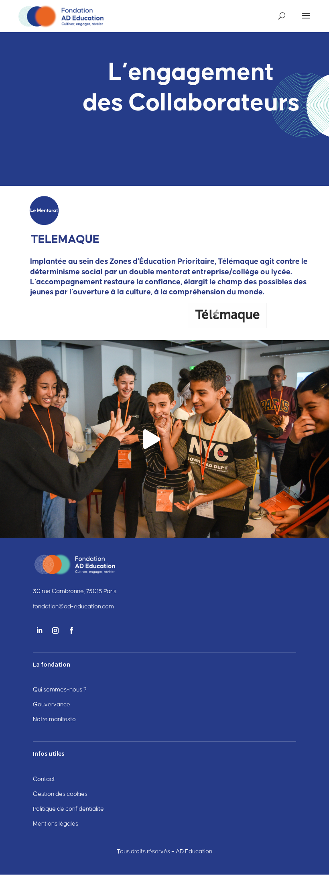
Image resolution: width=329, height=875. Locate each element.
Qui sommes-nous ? (60, 690)
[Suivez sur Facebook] (71, 630)
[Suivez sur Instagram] (55, 630)
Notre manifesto (54, 719)
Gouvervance (51, 705)
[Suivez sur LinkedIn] (39, 630)
